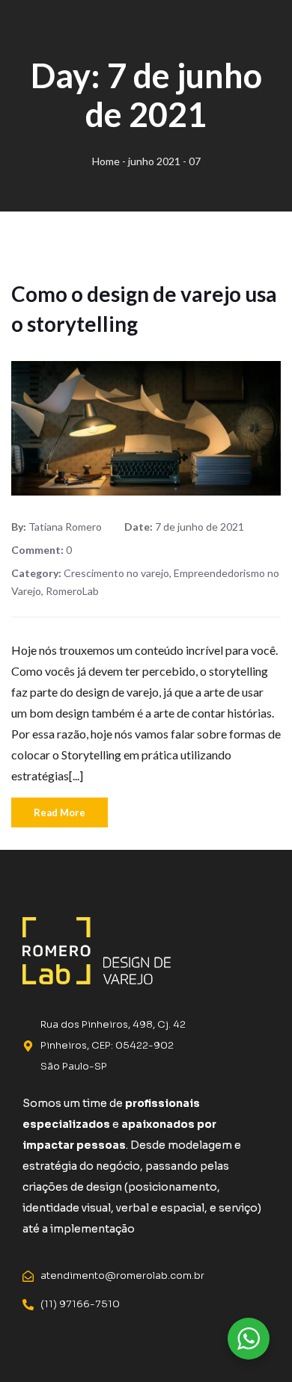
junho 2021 (154, 161)
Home (106, 161)
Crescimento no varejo (116, 573)
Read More (59, 812)
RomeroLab (72, 590)
